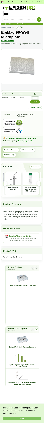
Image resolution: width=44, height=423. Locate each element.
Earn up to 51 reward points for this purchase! (21, 138)
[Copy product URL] (21, 27)
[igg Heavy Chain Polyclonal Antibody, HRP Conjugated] (31, 179)
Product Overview (10, 150)
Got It (22, 418)
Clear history (35, 167)
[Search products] (39, 19)
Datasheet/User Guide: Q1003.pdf (21, 236)
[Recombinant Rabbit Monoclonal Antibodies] (13, 130)
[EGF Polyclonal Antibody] (13, 179)
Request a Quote (35, 107)
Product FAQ (9, 155)
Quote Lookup (22, 24)
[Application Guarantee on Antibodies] (13, 122)
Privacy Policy (9, 413)
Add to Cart (35, 101)
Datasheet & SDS (27, 150)
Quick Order (9, 24)
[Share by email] (17, 27)
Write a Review (7, 41)
